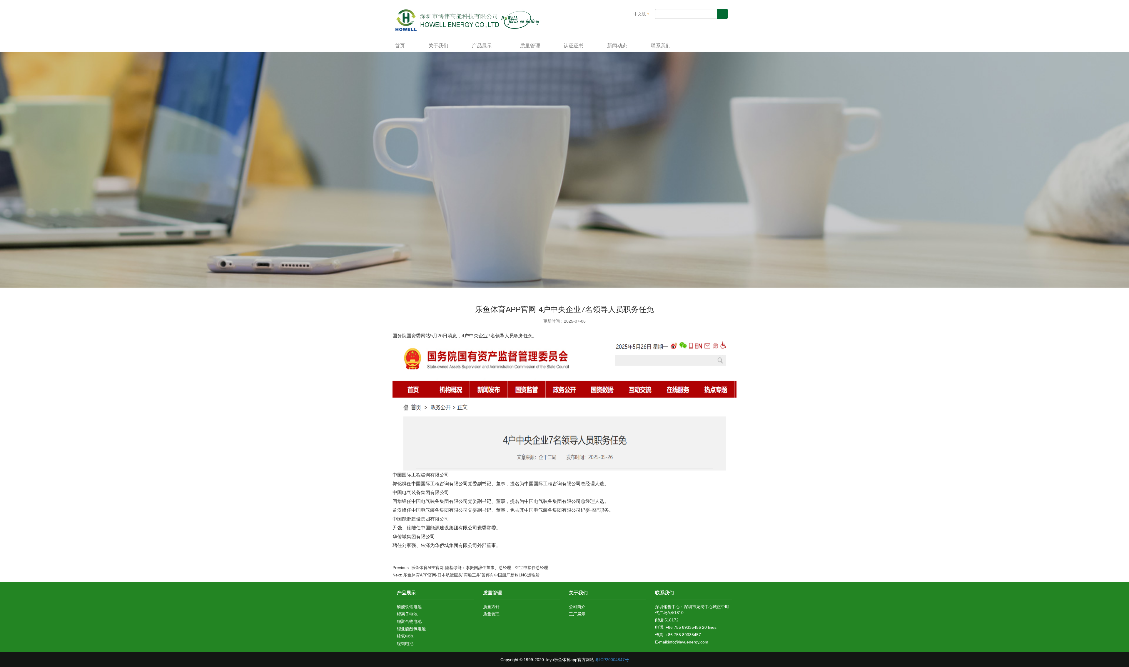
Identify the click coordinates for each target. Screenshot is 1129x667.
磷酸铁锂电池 (409, 606)
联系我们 (661, 46)
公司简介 (577, 606)
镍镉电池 (405, 643)
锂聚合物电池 (409, 621)
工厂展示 (577, 614)
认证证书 (574, 46)
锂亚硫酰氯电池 (411, 628)
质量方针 (491, 606)
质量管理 (530, 46)
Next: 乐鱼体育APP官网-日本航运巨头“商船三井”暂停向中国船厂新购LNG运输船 (466, 575)
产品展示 (482, 46)
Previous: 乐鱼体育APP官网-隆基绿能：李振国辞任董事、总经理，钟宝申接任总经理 (470, 567)
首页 (400, 46)
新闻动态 (617, 46)
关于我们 (438, 46)
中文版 (640, 13)
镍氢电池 (405, 636)
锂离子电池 (407, 614)
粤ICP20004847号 (612, 659)
